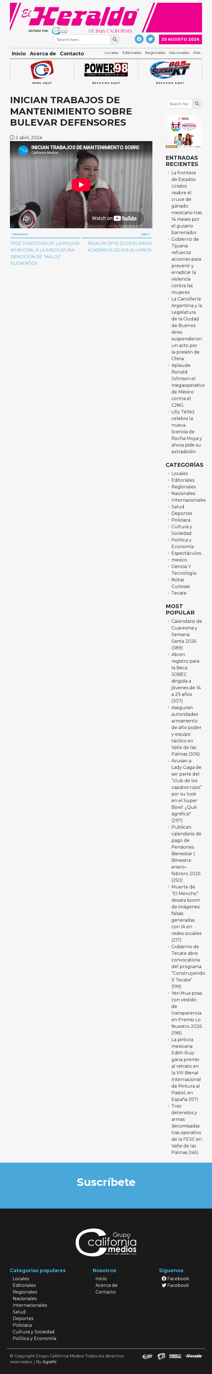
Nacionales (179, 53)
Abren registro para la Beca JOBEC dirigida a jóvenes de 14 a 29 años (186, 674)
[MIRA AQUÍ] (42, 70)
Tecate (179, 593)
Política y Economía (34, 1338)
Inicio (19, 53)
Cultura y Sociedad (34, 1331)
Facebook (177, 1278)
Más (196, 53)
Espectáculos (186, 553)
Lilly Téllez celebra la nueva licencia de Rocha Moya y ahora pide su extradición (186, 431)
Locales (111, 53)
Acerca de (43, 53)
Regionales (155, 53)
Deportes (181, 513)
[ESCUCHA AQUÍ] (106, 70)
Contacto (72, 53)
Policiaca (180, 520)
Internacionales (188, 500)
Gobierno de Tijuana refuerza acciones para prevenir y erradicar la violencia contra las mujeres (186, 266)
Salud (177, 506)
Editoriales (132, 53)
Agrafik (50, 1361)
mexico (179, 559)
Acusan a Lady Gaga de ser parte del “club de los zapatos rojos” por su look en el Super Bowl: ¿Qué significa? (186, 787)
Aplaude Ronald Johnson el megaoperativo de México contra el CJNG (188, 385)
